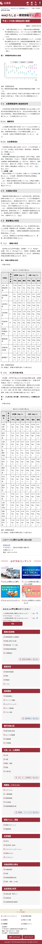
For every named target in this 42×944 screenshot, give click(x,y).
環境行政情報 (9, 632)
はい (34, 613)
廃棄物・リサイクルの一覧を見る (28, 812)
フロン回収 (8, 712)
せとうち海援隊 (10, 735)
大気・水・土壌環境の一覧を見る (28, 777)
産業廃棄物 (8, 798)
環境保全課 (6, 545)
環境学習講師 (9, 672)
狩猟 (6, 873)
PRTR (7, 841)
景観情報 (8, 829)
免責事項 (5, 920)
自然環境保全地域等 (11, 902)
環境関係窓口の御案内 (12, 637)
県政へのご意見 (27, 920)
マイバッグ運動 (10, 700)
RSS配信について (27, 924)
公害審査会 (8, 653)
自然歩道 (8, 898)
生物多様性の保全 (11, 864)
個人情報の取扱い (27, 916)
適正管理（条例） (10, 845)
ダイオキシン (9, 857)
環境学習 (7, 666)
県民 (6, 676)
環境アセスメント (10, 825)
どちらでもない (8, 616)
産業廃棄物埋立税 (10, 806)
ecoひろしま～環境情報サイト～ (20, 8)
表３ (2, 169)
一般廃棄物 (8, 794)
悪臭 (6, 767)
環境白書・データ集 (11, 645)
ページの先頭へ (21, 912)
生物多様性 (8, 869)
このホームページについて (10, 916)
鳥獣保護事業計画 (10, 877)
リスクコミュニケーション (13, 849)
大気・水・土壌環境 (12, 750)
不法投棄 (8, 802)
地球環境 (7, 691)
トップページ (5, 8)
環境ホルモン (9, 853)
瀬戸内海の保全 (10, 731)
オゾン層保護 (9, 708)
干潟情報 (8, 743)
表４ (6, 169)
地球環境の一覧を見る (31, 718)
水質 (6, 759)
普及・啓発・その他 (11, 881)
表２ (36, 166)
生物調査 (8, 739)
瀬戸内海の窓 (9, 726)
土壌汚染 (8, 771)
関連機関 (5, 924)
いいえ (18, 616)
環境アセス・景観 (11, 819)
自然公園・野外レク (11, 894)
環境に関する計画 (10, 641)
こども (7, 684)
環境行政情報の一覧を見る (30, 659)
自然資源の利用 (10, 888)
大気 (6, 755)
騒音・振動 (8, 763)
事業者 (7, 680)
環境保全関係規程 (10, 649)
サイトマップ (29, 937)
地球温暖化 (8, 696)
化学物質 (7, 836)
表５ (19, 215)
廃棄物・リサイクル (12, 785)
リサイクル (8, 790)
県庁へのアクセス (14, 937)
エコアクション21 (11, 704)
